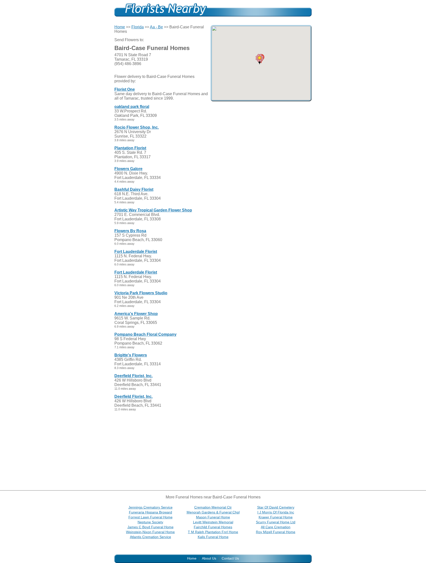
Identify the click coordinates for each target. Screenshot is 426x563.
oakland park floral (131, 107)
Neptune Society (150, 522)
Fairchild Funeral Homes (213, 527)
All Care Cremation (275, 527)
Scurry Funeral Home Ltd (275, 522)
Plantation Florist (130, 148)
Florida (137, 27)
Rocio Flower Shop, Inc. (136, 127)
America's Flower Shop (136, 314)
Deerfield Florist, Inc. (133, 376)
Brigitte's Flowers (130, 355)
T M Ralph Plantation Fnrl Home (213, 532)
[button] (260, 59)
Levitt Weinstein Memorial (213, 522)
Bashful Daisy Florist (133, 189)
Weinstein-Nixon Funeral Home (150, 532)
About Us (209, 558)
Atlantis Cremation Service (150, 537)
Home (119, 27)
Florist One (124, 89)
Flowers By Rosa (130, 231)
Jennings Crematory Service (150, 507)
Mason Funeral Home (213, 517)
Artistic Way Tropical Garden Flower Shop (153, 210)
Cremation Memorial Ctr (213, 507)
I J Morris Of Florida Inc (275, 512)
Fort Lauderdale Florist (135, 251)
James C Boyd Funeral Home (150, 527)
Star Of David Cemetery (275, 507)
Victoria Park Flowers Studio (140, 293)
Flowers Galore (128, 169)
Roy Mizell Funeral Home (275, 532)
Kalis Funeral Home (213, 537)
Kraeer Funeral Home (276, 517)
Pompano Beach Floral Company (145, 334)
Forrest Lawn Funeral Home (150, 517)
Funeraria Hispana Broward (150, 512)
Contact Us (230, 558)
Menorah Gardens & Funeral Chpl (213, 512)
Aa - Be (156, 27)
